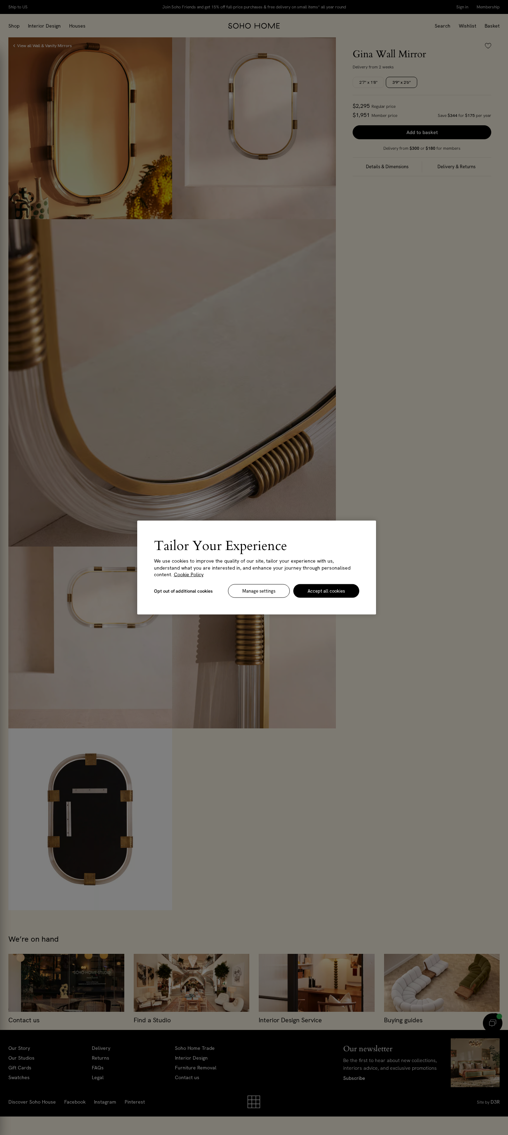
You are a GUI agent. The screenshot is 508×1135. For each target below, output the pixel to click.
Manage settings (258, 591)
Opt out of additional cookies (183, 590)
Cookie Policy (189, 574)
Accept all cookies (326, 591)
